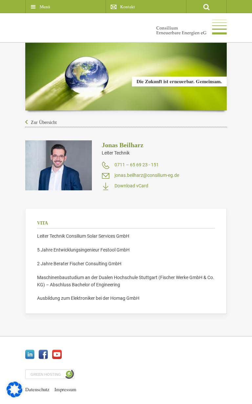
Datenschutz (37, 389)
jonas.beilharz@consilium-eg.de (147, 175)
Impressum (65, 389)
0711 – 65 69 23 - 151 (137, 164)
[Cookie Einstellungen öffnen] (14, 395)
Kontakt (127, 7)
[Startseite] (191, 28)
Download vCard (131, 185)
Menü (45, 7)
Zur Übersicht (44, 122)
